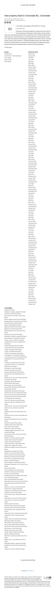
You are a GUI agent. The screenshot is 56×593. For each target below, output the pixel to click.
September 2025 (32, 74)
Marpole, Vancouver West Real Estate (14, 453)
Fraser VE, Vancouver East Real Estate (14, 400)
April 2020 (31, 157)
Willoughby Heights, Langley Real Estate (15, 543)
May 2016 (30, 215)
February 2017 (32, 204)
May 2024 (30, 97)
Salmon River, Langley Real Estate (13, 488)
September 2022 (32, 118)
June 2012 (31, 291)
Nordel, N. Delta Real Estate (11, 460)
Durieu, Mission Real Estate (11, 383)
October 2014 (31, 246)
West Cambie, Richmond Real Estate (14, 522)
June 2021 (31, 136)
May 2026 (30, 61)
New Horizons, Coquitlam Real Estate (14, 458)
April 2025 (31, 80)
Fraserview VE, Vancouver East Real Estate (15, 406)
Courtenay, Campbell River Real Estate (14, 362)
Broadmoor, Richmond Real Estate (13, 334)
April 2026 (31, 63)
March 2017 (31, 202)
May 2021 (30, 138)
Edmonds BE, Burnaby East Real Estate (14, 387)
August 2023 (31, 104)
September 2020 (32, 150)
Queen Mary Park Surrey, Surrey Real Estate (15, 481)
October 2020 (31, 148)
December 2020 (32, 146)
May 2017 (30, 199)
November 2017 (32, 189)
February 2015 (32, 238)
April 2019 (31, 174)
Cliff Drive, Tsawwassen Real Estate (13, 353)
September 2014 (32, 247)
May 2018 (30, 185)
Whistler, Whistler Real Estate (12, 534)
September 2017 (32, 191)
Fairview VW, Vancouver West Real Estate (15, 392)
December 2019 (32, 163)
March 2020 (31, 159)
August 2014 (31, 249)
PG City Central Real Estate (11, 473)
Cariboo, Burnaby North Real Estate (13, 345)
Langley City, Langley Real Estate (13, 445)
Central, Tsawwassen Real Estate (13, 349)
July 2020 (30, 151)
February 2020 (32, 161)
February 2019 (32, 176)
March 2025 (31, 82)
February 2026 (32, 67)
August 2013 (31, 266)
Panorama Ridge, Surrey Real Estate (14, 470)
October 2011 (31, 304)
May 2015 (30, 232)
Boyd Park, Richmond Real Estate (13, 323)
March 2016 (31, 219)
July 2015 (30, 229)
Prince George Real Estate (11, 477)
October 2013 (31, 262)
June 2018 (31, 183)
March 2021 (31, 142)
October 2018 (31, 180)
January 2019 (31, 178)
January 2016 (31, 221)
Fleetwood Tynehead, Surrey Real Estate (15, 396)
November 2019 (32, 165)
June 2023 (31, 108)
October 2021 (31, 131)
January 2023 (31, 112)
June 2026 (31, 59)
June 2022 (31, 121)
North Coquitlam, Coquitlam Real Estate (14, 462)
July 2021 (30, 135)
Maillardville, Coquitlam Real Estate (13, 451)
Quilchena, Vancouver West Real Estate (14, 487)
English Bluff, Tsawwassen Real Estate (14, 391)
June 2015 (31, 230)
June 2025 (31, 76)
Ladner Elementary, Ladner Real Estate (14, 443)
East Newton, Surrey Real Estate (12, 385)
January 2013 (31, 279)
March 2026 (31, 65)
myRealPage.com (30, 570)
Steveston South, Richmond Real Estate (14, 507)
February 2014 (32, 257)
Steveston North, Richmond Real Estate (14, 505)
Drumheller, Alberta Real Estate (12, 381)
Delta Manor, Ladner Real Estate (12, 368)
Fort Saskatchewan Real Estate (12, 398)
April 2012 (31, 294)
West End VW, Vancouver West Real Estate (15, 526)
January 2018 (31, 187)
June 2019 (31, 172)
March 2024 (31, 101)
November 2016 (32, 206)
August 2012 (31, 287)
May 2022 (30, 123)
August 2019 (31, 170)
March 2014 (31, 255)
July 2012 (30, 289)
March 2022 (31, 127)
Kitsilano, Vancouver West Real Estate (14, 438)
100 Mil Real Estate (9, 310)
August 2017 (31, 193)
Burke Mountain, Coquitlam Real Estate (14, 338)
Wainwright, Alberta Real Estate (12, 520)
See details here (20, 28)
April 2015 (31, 234)
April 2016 (31, 217)
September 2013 (32, 264)
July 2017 (30, 195)
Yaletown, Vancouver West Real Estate (14, 549)
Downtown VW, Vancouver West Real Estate (15, 377)
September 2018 (32, 182)
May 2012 (30, 293)
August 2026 (31, 55)
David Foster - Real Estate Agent (12, 55)
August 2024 (31, 93)
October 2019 (31, 167)
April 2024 (31, 99)
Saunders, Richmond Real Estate (13, 492)
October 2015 (31, 225)
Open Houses (8, 59)
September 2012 (32, 285)
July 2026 (30, 57)
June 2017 (31, 197)
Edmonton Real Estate (10, 389)
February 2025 (32, 84)
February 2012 (32, 298)
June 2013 (31, 270)
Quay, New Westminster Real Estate (13, 479)
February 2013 (32, 278)
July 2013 (30, 268)
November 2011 (32, 302)
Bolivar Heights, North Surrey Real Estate (15, 319)
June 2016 (31, 214)
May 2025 (30, 78)
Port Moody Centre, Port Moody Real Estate (15, 475)
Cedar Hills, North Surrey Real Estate (14, 347)
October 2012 (31, 283)
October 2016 (31, 208)
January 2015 (31, 240)
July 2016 (30, 212)
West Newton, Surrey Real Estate (13, 528)
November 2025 (32, 70)
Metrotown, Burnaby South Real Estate (14, 456)
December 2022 (32, 114)
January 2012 (31, 300)
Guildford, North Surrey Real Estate (13, 424)
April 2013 (31, 274)
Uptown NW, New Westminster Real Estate (15, 519)
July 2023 (30, 106)
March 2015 (31, 236)
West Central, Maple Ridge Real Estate (14, 524)
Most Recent (31, 54)
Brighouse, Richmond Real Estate (13, 328)
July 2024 (30, 95)
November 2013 (32, 261)
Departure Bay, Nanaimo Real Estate (14, 372)
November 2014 (32, 244)
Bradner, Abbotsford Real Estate (12, 325)
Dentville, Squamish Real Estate (12, 370)
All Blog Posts (8, 54)
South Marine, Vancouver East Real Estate (15, 498)
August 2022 (31, 119)
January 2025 (31, 86)
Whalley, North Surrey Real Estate (13, 530)
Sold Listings (7, 61)
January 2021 (31, 144)
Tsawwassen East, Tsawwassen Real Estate (15, 513)
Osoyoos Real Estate (9, 468)
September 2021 (32, 133)
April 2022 (31, 125)
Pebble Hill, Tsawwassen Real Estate (14, 471)
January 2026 (31, 69)
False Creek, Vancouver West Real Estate (15, 394)
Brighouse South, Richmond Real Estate (14, 327)
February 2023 (32, 110)
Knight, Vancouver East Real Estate (13, 439)
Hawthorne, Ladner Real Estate (12, 428)
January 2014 (31, 259)
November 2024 (32, 89)
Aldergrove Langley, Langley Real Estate (15, 312)
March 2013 (31, 276)
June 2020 (31, 153)
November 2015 (32, 223)
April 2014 (31, 253)
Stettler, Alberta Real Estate (11, 503)
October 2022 (31, 116)
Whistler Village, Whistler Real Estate (14, 532)
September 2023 (32, 103)
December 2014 (32, 242)
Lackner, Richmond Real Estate (12, 441)
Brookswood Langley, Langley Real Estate (15, 336)
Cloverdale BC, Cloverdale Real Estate (17, 20)
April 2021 (31, 140)
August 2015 (31, 227)
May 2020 (30, 155)
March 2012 (31, 296)
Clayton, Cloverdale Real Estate (12, 351)
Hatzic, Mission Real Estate (11, 426)
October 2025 (31, 72)
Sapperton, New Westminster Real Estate (15, 490)
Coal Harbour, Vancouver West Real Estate (15, 357)
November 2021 (32, 129)
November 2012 (32, 281)
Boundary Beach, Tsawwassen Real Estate (15, 321)
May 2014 (30, 251)
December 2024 (32, 87)
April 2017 (31, 200)
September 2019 (32, 168)
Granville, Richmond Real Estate (12, 423)
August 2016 (31, 210)
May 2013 (30, 272)
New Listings (7, 57)
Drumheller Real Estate (10, 379)
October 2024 (31, 91)
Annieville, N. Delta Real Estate (12, 313)
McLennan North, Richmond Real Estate (14, 455)
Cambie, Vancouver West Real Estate (14, 340)
